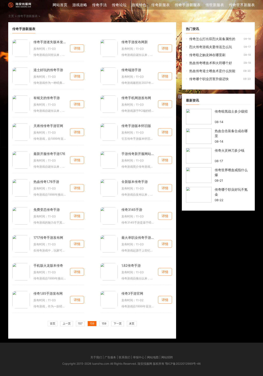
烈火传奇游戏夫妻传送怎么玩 (210, 47)
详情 (77, 48)
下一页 (118, 323)
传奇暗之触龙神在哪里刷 (207, 55)
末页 (131, 323)
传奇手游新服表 (188, 5)
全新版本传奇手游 (134, 182)
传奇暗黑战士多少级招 (231, 111)
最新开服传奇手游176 (49, 154)
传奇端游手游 (131, 70)
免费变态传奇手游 (46, 210)
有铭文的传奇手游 (46, 98)
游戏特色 (139, 5)
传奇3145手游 (131, 210)
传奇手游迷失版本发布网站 (49, 42)
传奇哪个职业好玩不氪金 (231, 191)
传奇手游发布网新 (134, 42)
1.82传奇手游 (131, 265)
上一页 (67, 323)
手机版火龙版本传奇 (48, 265)
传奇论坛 (119, 5)
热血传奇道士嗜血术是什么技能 (212, 71)
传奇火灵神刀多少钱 (229, 150)
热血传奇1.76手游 (46, 182)
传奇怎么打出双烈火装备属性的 (212, 39)
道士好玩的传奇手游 (48, 70)
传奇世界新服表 (242, 5)
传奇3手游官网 (132, 293)
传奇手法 (99, 5)
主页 (11, 16)
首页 (52, 323)
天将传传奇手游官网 (48, 126)
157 (80, 323)
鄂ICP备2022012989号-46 (183, 363)
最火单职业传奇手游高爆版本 (137, 237)
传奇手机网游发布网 (136, 98)
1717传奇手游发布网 (48, 237)
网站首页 (60, 5)
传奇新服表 (160, 5)
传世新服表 (214, 5)
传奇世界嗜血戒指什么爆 (231, 172)
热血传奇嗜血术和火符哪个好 (210, 63)
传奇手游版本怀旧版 (136, 126)
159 (104, 323)
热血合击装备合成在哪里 (231, 133)
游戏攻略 (79, 5)
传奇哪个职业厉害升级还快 (209, 79)
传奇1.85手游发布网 (48, 293)
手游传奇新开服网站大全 (137, 154)
